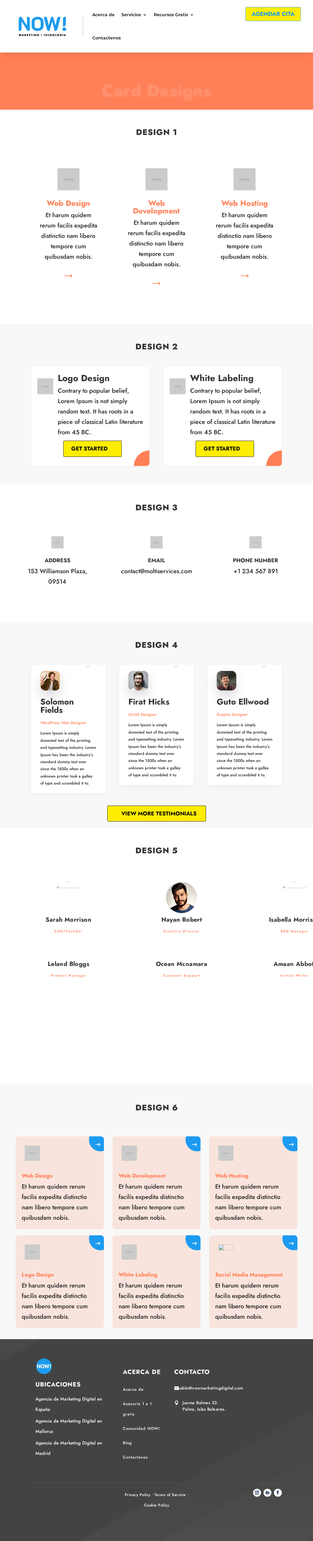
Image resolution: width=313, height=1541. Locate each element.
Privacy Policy (138, 1495)
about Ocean (182, 1022)
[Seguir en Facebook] (278, 1493)
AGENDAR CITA (273, 14)
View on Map (55, 608)
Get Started (89, 449)
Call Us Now (254, 598)
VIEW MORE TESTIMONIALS (159, 814)
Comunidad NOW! (141, 1428)
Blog (127, 1443)
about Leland (68, 1022)
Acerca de (103, 14)
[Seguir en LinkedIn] (267, 1493)
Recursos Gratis (171, 14)
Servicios (131, 14)
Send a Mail (155, 598)
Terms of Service (170, 1495)
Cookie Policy (156, 1505)
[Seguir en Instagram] (257, 1493)
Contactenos (106, 38)
